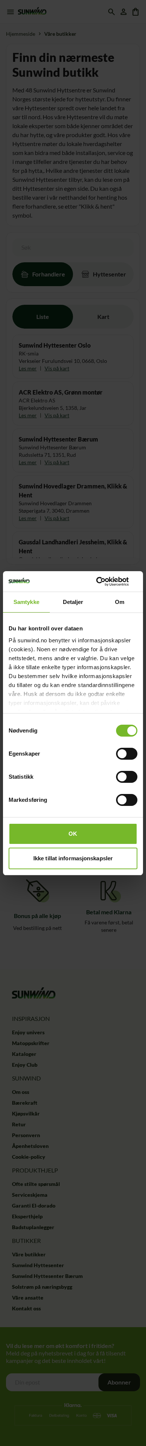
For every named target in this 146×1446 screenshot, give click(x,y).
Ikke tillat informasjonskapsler (73, 858)
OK (73, 833)
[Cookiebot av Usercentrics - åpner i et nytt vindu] (105, 581)
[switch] (126, 754)
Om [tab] (119, 602)
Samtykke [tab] (26, 602)
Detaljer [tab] (73, 602)
